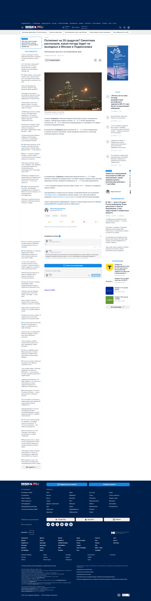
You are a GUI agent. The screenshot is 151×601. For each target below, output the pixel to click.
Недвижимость (26, 23)
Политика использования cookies (85, 572)
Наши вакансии (26, 501)
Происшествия (94, 501)
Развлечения (93, 506)
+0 (94, 247)
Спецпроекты (113, 506)
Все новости (31, 51)
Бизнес (48, 495)
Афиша (81, 23)
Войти (50, 275)
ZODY (110, 23)
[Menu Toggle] (22, 27)
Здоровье (49, 512)
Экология (112, 501)
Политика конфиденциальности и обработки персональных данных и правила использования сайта (102, 579)
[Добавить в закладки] (95, 60)
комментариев (54, 60)
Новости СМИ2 (49, 290)
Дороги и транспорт (52, 503)
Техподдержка (25, 503)
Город (48, 501)
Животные (49, 509)
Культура (72, 498)
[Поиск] (120, 27)
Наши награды (25, 498)
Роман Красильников (57, 208)
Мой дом (72, 503)
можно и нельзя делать (67, 197)
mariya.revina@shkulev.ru (33, 584)
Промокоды (36, 23)
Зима (71, 492)
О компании (25, 495)
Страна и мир (113, 498)
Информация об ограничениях (84, 569)
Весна (48, 498)
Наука (71, 506)
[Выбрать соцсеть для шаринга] (100, 60)
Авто (48, 492)
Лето (70, 501)
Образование (73, 512)
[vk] (53, 524)
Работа (91, 503)
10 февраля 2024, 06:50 (50, 55)
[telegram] (48, 524)
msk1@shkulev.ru (41, 577)
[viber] (66, 524)
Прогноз (55, 215)
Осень (91, 495)
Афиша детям (46, 23)
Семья (91, 512)
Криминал (72, 495)
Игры (114, 23)
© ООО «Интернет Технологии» (49, 595)
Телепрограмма (63, 23)
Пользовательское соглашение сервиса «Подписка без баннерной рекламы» (96, 576)
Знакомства (74, 23)
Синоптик (63, 215)
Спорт (111, 492)
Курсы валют (96, 23)
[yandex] (71, 524)
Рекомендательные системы (84, 574)
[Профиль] (129, 27)
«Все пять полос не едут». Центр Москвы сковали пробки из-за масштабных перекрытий (29, 44)
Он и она (92, 492)
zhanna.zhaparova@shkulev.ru (28, 588)
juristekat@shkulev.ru (61, 580)
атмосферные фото (51, 195)
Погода (54, 23)
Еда (47, 506)
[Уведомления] (124, 27)
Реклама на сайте (26, 492)
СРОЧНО (24, 38)
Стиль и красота (114, 495)
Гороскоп (88, 23)
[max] (62, 524)
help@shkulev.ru (33, 581)
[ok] (57, 524)
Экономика (112, 503)
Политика (92, 498)
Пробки (104, 23)
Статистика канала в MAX (29, 509)
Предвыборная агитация (29, 506)
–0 (99, 247)
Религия (91, 509)
